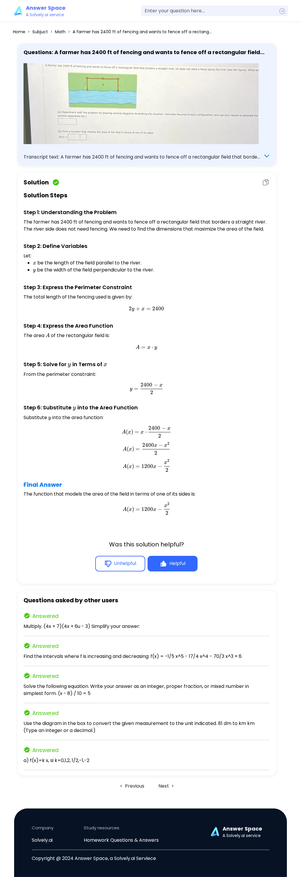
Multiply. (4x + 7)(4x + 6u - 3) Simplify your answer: (82, 626)
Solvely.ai (42, 840)
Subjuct (40, 32)
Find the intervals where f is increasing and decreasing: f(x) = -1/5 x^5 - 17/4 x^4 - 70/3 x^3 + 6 (133, 656)
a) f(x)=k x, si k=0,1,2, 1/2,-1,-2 (56, 760)
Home (19, 32)
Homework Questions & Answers (121, 840)
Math (60, 32)
